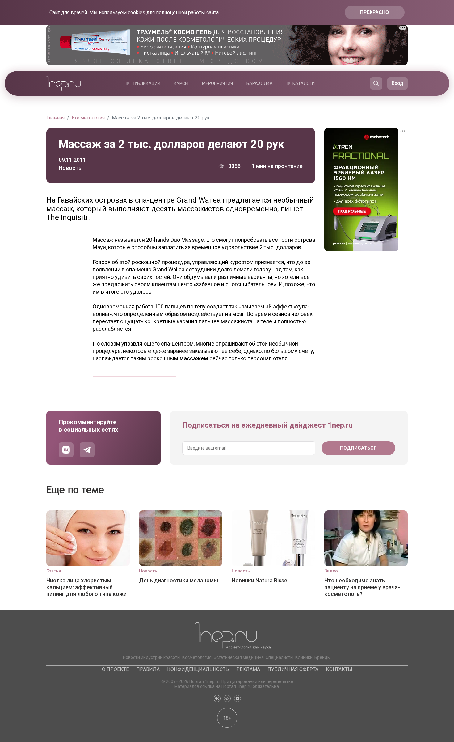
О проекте (115, 669)
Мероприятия (217, 83)
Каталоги (303, 83)
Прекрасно (374, 12)
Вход (397, 83)
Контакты (339, 669)
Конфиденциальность (198, 669)
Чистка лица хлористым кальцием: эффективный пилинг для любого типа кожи (86, 587)
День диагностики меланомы (178, 580)
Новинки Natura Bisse (259, 580)
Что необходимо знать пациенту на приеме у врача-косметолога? (362, 587)
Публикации (146, 83)
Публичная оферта (292, 669)
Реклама (248, 669)
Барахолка (259, 83)
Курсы (181, 83)
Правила (148, 669)
